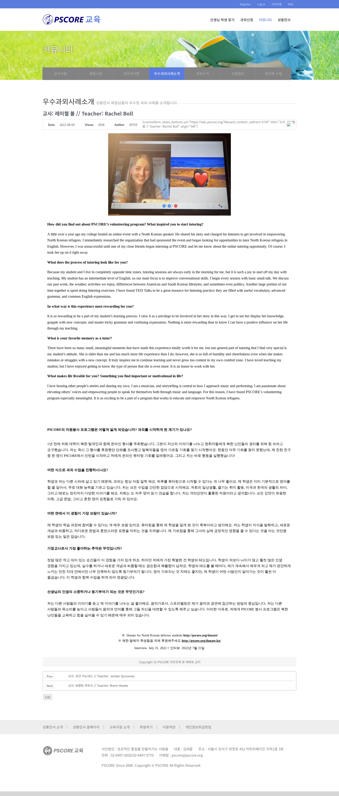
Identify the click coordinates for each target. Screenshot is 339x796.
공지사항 (60, 73)
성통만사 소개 (53, 727)
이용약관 (169, 727)
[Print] (289, 124)
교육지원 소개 (120, 727)
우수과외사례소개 (167, 73)
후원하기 (146, 727)
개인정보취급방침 (198, 727)
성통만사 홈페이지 (86, 727)
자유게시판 (131, 73)
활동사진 (95, 73)
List (47, 697)
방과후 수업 (273, 73)
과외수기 (202, 73)
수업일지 (238, 73)
